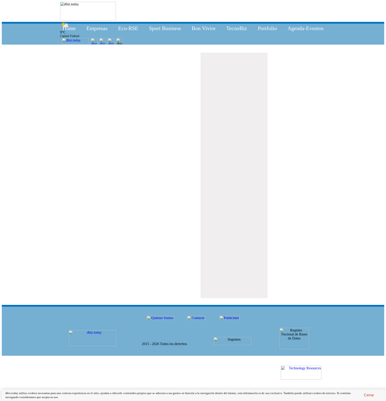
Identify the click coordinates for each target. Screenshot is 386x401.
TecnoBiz (236, 28)
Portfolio (267, 28)
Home (69, 28)
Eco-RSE (128, 28)
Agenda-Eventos (305, 28)
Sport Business (165, 28)
